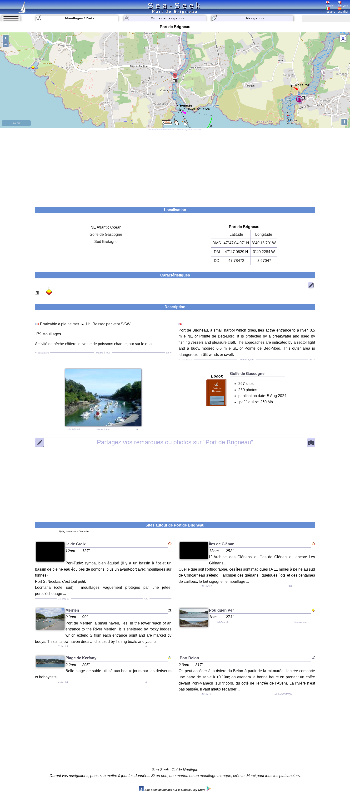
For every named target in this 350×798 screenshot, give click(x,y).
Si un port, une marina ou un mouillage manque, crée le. (198, 776)
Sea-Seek (175, 5)
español (343, 11)
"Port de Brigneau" (175, 442)
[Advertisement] (175, 166)
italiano (330, 11)
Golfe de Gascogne (106, 234)
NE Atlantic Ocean (105, 227)
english (330, 5)
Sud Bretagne (106, 242)
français (343, 5)
